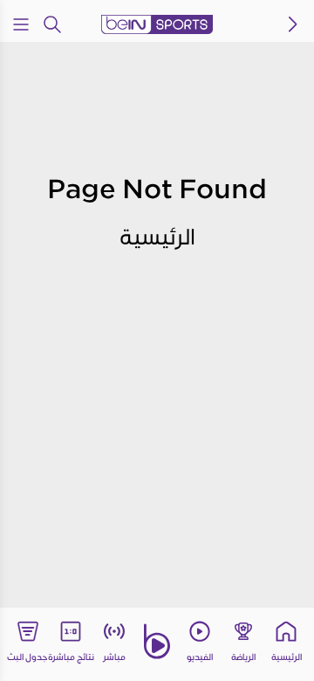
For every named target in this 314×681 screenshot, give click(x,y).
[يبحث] (52, 24)
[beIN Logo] (157, 24)
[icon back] (293, 24)
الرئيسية (157, 236)
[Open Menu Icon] (20, 24)
